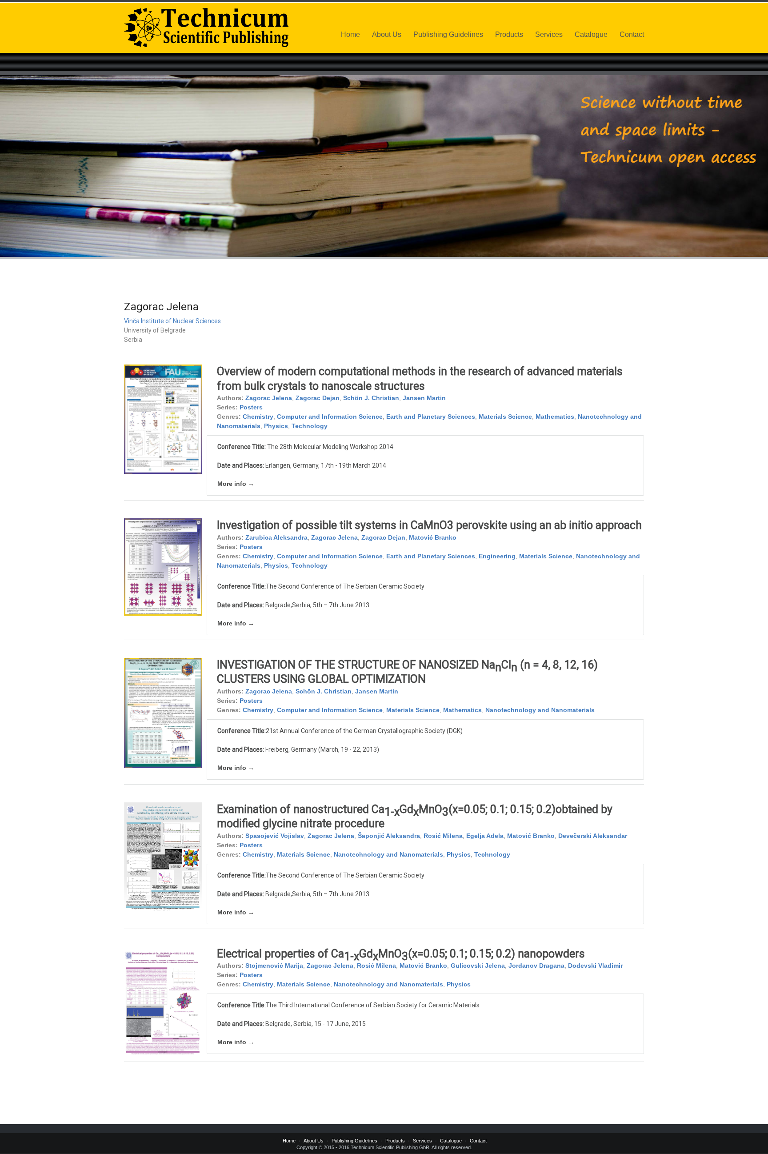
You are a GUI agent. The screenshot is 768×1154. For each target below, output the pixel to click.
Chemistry (258, 416)
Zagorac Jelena (268, 397)
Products (509, 34)
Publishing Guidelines (448, 34)
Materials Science (505, 416)
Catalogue (591, 34)
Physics (276, 425)
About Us (386, 34)
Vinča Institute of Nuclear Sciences (172, 321)
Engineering (497, 556)
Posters (251, 407)
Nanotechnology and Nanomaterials (540, 709)
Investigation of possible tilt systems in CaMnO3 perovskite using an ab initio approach (429, 525)
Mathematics (555, 416)
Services (549, 34)
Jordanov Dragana (536, 965)
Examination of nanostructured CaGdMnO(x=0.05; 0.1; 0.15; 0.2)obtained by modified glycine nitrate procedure (414, 816)
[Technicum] (206, 27)
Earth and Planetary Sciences (430, 416)
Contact (632, 34)
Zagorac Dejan (318, 397)
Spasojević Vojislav (274, 835)
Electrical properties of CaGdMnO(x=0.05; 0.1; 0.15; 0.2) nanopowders (401, 955)
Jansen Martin (424, 397)
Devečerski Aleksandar (592, 835)
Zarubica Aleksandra (276, 537)
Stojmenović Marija (274, 965)
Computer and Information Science (330, 416)
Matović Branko (432, 537)
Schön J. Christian (371, 397)
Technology (310, 425)
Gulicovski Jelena (478, 965)
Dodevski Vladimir (595, 965)
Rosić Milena (443, 835)
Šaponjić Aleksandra (389, 835)
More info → (235, 483)
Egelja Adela (485, 835)
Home (350, 34)
